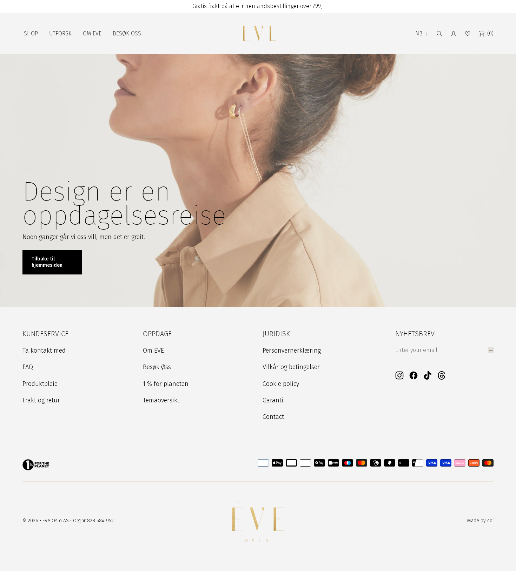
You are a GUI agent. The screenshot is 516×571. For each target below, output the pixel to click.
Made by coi (480, 521)
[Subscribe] (491, 350)
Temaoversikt (161, 400)
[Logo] (259, 34)
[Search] (439, 33)
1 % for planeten (165, 384)
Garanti (273, 400)
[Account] (453, 33)
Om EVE (153, 350)
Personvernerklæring (292, 350)
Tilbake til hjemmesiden (47, 262)
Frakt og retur (41, 400)
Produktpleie (40, 384)
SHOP (31, 33)
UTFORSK (60, 33)
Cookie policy (281, 384)
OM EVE (92, 33)
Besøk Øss (157, 367)
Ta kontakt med (44, 350)
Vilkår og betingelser (291, 367)
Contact (273, 417)
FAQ (27, 367)
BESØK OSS (127, 33)
